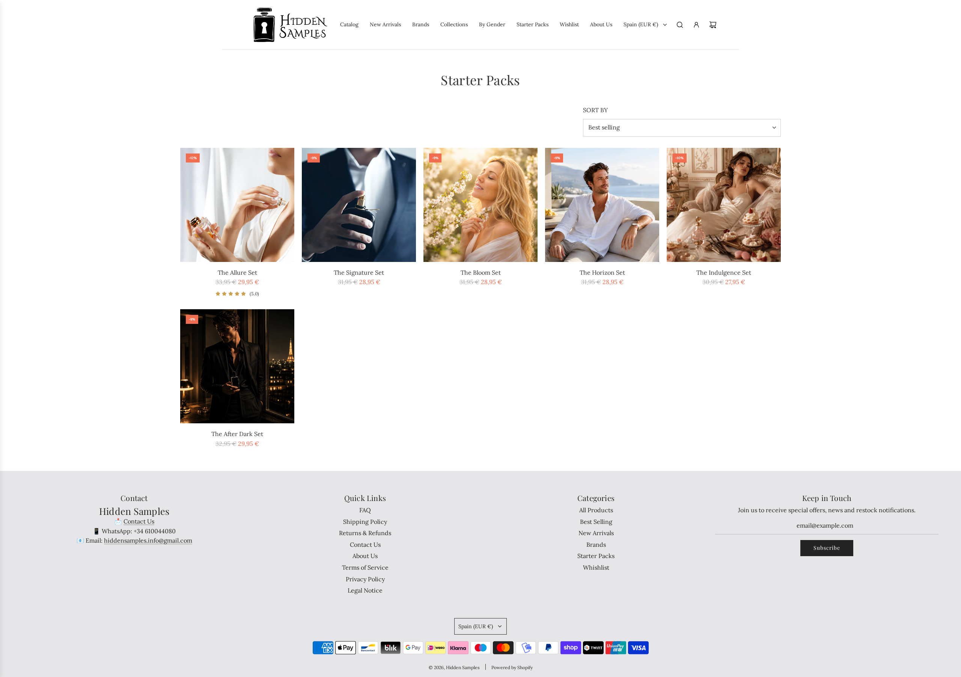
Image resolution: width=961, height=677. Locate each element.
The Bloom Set (481, 272)
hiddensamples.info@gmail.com (148, 540)
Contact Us (139, 521)
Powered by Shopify (512, 667)
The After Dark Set (237, 434)
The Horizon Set (602, 272)
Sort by (595, 110)
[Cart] (713, 25)
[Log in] (696, 25)
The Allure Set (237, 272)
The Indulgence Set (723, 272)
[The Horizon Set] (602, 205)
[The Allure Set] (237, 205)
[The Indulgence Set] (724, 205)
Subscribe (826, 547)
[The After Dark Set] (237, 366)
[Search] (680, 25)
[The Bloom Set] (480, 205)
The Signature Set (359, 272)
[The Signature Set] (359, 205)
